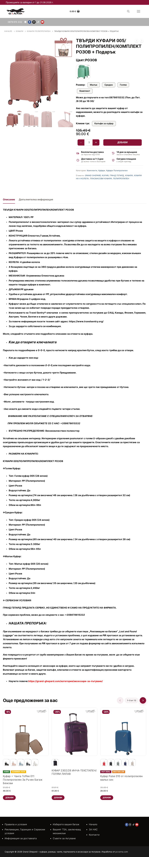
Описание (9, 199)
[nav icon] (138, 11)
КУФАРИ (129, 175)
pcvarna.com (121, 851)
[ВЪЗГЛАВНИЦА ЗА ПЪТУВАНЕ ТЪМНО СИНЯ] (136, 41)
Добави (122, 142)
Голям (123, 84)
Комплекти (92, 170)
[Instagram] (34, 22)
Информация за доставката (21, 838)
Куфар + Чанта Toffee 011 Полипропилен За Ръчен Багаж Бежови (22, 780)
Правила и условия (16, 824)
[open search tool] (128, 11)
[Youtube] (42, 22)
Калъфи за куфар (103, 123)
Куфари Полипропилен (38, 31)
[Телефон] (14, 22)
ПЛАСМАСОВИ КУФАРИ (101, 178)
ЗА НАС (93, 829)
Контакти (94, 834)
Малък (93, 84)
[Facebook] (29, 22)
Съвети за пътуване (64, 838)
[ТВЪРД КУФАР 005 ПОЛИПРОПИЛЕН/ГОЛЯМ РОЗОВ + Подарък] (141, 41)
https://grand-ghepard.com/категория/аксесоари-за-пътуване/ (65, 681)
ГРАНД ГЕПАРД (117, 175)
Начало (8, 31)
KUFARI (105, 175)
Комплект (84, 91)
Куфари (19, 31)
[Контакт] (25, 22)
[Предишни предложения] (120, 700)
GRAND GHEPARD (93, 175)
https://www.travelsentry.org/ (86, 321)
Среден (108, 84)
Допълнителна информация (36, 199)
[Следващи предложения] (143, 700)
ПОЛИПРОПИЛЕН (121, 178)
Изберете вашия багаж (66, 824)
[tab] (9, 201)
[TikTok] (38, 22)
